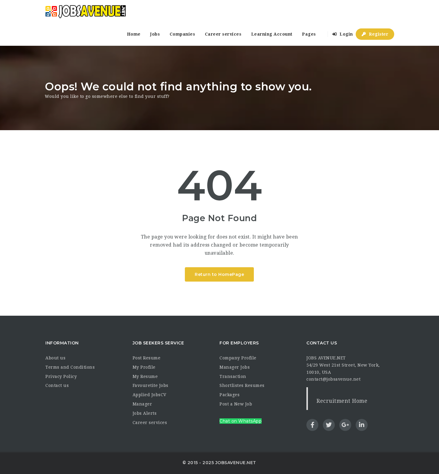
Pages (309, 34)
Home (134, 34)
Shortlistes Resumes (242, 385)
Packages (230, 394)
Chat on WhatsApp (241, 421)
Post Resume (147, 358)
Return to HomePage (219, 274)
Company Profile (238, 358)
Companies (182, 34)
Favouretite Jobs (150, 385)
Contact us (57, 385)
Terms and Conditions (70, 367)
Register (378, 34)
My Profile (144, 367)
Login (345, 34)
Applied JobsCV (149, 394)
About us (55, 358)
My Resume (145, 376)
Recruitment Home (342, 401)
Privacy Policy (61, 376)
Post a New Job (236, 404)
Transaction (233, 376)
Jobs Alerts (145, 413)
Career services (223, 34)
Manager (142, 404)
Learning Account (271, 34)
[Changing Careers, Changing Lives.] (85, 11)
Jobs (155, 34)
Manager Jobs (235, 367)
